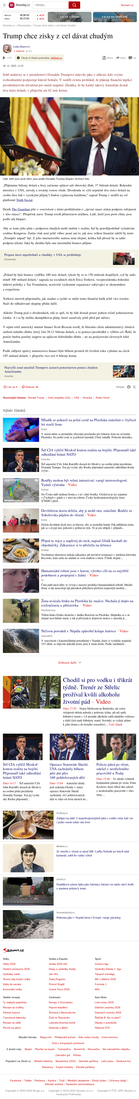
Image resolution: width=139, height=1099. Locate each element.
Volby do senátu (12, 984)
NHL (97, 989)
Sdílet (123, 57)
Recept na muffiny (13, 1007)
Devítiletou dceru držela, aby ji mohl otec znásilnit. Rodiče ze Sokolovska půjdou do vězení (86, 512)
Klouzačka (94, 1049)
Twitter (28, 1080)
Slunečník (79, 1049)
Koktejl (45, 550)
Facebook (15, 1080)
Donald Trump (36, 397)
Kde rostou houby (89, 1037)
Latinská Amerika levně (62, 1022)
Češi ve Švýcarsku (59, 1017)
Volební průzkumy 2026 (16, 969)
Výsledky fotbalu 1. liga (108, 969)
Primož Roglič (57, 984)
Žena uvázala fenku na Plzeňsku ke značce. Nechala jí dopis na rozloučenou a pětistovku (87, 603)
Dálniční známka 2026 (107, 1007)
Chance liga (101, 963)
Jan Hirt (53, 974)
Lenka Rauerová (21, 46)
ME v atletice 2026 (105, 979)
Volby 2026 (9, 963)
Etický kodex (99, 1080)
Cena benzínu (110, 1037)
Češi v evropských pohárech (68, 1043)
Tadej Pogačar (57, 979)
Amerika (8, 376)
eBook (110, 57)
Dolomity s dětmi (58, 1027)
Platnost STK (102, 1027)
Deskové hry (123, 1061)
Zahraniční (46, 636)
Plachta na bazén (45, 1049)
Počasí (44, 489)
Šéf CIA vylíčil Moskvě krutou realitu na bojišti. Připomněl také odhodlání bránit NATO (88, 452)
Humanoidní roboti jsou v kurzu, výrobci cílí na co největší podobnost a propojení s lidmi (85, 573)
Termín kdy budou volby (16, 979)
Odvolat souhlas (54, 1084)
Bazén (28, 1049)
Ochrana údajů (117, 1080)
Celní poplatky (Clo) (59, 397)
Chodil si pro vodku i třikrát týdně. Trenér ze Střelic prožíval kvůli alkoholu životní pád (97, 690)
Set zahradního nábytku (116, 1049)
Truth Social (24, 200)
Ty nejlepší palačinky (15, 1002)
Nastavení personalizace (80, 1084)
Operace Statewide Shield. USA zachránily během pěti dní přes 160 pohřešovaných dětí (69, 771)
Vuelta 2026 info (58, 963)
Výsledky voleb (11, 974)
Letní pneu (107, 1061)
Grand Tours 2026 (59, 989)
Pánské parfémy (85, 1067)
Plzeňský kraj (48, 610)
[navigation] (4, 5)
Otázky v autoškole (106, 1022)
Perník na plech (12, 1027)
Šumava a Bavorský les (62, 1012)
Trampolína (64, 1049)
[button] (69, 136)
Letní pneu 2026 (104, 1002)
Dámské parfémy (88, 1061)
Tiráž (62, 1080)
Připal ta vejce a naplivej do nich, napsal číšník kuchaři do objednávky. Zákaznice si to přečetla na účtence (84, 542)
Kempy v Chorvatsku (61, 1002)
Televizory (47, 1067)
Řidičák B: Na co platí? (108, 1017)
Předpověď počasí (65, 1037)
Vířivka (77, 1055)
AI (42, 580)
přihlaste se (56, 57)
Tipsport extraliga (105, 974)
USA (76, 397)
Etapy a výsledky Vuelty (62, 969)
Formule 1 (101, 984)
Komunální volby (12, 989)
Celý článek (115, 724)
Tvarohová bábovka (14, 1017)
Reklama (40, 1080)
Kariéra (52, 1080)
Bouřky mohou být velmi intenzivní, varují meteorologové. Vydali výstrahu (84, 482)
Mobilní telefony (43, 1061)
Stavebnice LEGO (65, 1061)
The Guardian (21, 209)
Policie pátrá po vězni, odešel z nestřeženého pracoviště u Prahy (112, 769)
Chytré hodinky (64, 1067)
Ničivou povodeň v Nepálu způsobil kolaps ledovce (78, 630)
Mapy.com (46, 1037)
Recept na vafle (12, 1022)
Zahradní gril (62, 1055)
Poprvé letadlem (58, 1007)
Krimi (44, 429)
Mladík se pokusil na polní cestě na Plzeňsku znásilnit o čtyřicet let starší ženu (88, 422)
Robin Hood (102, 397)
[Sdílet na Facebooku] (129, 387)
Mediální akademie (78, 1080)
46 (135, 58)
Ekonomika (10, 259)
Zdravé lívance (11, 1012)
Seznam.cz (127, 5)
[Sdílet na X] (134, 387)
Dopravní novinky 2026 (108, 1012)
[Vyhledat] (74, 5)
